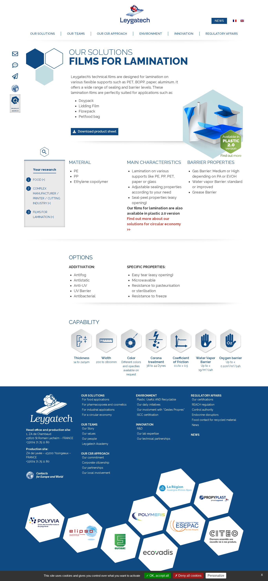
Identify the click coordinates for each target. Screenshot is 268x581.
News (195, 425)
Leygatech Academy (95, 443)
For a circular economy (97, 414)
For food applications (95, 399)
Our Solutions (42, 33)
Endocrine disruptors (205, 414)
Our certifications (202, 399)
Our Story (88, 428)
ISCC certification (147, 414)
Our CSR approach (112, 33)
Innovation (183, 33)
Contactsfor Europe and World (49, 475)
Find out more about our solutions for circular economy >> (154, 224)
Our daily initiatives (148, 404)
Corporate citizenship (95, 462)
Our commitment (93, 457)
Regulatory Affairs (221, 33)
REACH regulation (203, 404)
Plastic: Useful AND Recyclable (156, 399)
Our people (89, 438)
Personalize (216, 575)
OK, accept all (159, 575)
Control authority (202, 409)
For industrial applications (98, 409)
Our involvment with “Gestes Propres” (161, 409)
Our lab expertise (148, 433)
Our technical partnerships (153, 438)
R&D (140, 428)
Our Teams (76, 33)
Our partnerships (92, 467)
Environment (150, 33)
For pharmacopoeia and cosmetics (104, 404)
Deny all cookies (189, 575)
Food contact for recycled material (214, 419)
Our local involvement (96, 472)
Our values (89, 433)
